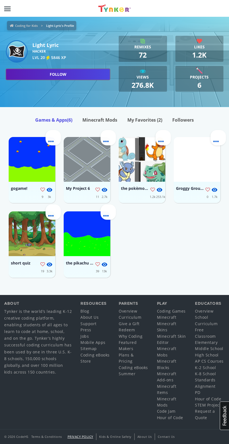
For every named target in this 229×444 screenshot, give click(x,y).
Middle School (209, 348)
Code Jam (166, 411)
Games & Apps (53, 120)
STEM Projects (209, 405)
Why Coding (130, 336)
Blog (84, 311)
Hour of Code (170, 417)
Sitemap (88, 348)
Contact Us (166, 436)
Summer (127, 373)
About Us (89, 317)
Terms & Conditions (46, 436)
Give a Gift (129, 323)
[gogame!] (32, 159)
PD (197, 392)
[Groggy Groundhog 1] (197, 159)
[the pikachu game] (87, 233)
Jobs (84, 336)
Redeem (127, 329)
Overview (128, 311)
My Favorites (144, 120)
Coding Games (171, 311)
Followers (183, 120)
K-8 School (205, 373)
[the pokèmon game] (142, 159)
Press (85, 329)
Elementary (206, 342)
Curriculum (130, 317)
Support (88, 323)
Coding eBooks (95, 355)
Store (85, 361)
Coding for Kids (26, 25)
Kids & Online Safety (115, 436)
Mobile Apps (93, 342)
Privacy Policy (80, 436)
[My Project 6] (87, 159)
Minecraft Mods (99, 120)
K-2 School (205, 367)
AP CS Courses (209, 361)
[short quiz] (32, 233)
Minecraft (166, 317)
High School (207, 355)
